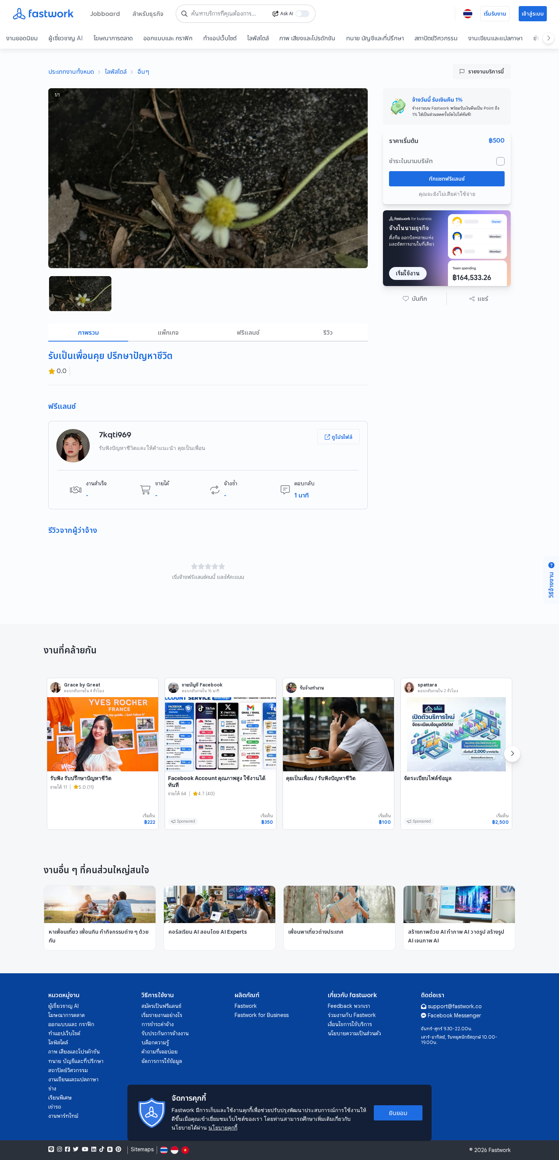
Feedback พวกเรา (349, 1006)
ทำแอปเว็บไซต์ (220, 38)
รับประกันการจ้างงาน (165, 1033)
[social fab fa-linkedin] (93, 1149)
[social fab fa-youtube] (85, 1149)
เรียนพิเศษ (60, 1098)
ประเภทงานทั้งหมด (71, 71)
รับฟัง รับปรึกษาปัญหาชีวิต (80, 778)
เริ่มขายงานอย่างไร (161, 1015)
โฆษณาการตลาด (113, 38)
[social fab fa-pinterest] (118, 1149)
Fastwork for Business (262, 1015)
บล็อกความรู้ (155, 1042)
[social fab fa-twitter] (76, 1149)
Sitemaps (142, 1149)
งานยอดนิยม (22, 38)
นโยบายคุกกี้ (222, 1127)
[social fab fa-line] (51, 1149)
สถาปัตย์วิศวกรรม (435, 38)
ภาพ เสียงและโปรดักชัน (307, 38)
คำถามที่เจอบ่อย (159, 1052)
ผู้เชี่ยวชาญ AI (65, 38)
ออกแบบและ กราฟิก (167, 38)
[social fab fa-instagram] (59, 1149)
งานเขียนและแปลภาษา (495, 38)
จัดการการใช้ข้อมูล (161, 1061)
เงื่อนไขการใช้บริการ (350, 1024)
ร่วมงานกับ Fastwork (352, 1015)
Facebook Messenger (454, 1015)
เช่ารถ (54, 1107)
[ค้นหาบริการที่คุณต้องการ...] (184, 13)
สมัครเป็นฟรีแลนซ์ (161, 1006)
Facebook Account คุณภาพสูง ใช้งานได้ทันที (216, 781)
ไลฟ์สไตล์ (258, 38)
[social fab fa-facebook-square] (67, 1149)
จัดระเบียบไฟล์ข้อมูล (428, 778)
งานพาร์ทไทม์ (63, 1116)
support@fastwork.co (455, 1006)
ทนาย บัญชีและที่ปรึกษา (375, 38)
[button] (415, 298)
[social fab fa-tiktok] (101, 1149)
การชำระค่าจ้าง (157, 1024)
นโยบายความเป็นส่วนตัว (354, 1033)
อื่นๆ (143, 71)
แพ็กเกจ (168, 332)
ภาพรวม (88, 332)
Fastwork (246, 1006)
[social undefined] (110, 1149)
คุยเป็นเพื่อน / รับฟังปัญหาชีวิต (321, 778)
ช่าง (52, 1088)
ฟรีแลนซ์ (248, 332)
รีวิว (328, 332)
